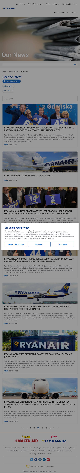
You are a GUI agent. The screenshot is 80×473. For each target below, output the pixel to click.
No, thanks (39, 244)
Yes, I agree (62, 244)
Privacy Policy (49, 238)
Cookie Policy (38, 238)
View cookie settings (16, 244)
